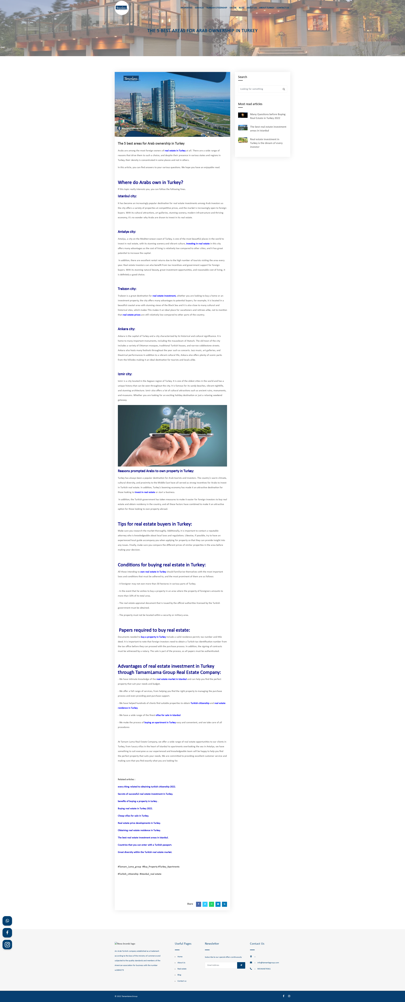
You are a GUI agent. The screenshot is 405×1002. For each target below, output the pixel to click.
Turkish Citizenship (216, 8)
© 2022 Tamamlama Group (126, 996)
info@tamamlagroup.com (268, 963)
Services (199, 8)
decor (233, 8)
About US (252, 8)
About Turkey (266, 8)
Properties (186, 8)
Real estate (182, 969)
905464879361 (264, 969)
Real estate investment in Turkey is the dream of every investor (266, 143)
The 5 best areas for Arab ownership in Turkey (151, 143)
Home (180, 957)
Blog (241, 8)
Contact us (182, 981)
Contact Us (283, 8)
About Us (181, 963)
